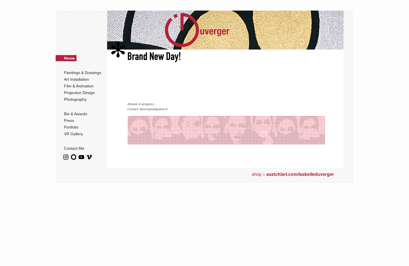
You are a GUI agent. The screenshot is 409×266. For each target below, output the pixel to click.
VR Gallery (73, 134)
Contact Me (74, 148)
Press (69, 120)
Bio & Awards (76, 114)
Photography (76, 99)
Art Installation (77, 79)
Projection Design (80, 92)
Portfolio (71, 127)
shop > (293, 174)
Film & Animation (79, 86)
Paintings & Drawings (83, 72)
